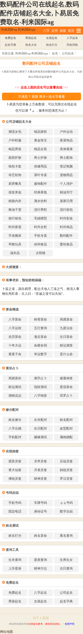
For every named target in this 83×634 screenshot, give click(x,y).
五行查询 (40, 328)
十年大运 (14, 345)
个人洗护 (66, 183)
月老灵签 (40, 470)
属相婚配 (66, 437)
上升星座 (14, 568)
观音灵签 (14, 461)
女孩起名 (51, 37)
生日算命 (66, 336)
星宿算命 (66, 387)
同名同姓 (72, 44)
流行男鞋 (40, 209)
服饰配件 (40, 183)
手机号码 (14, 502)
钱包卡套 (14, 166)
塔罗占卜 (66, 395)
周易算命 (66, 319)
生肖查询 (14, 559)
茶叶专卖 (40, 175)
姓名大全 (31, 44)
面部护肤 (14, 157)
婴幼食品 (66, 244)
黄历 (71, 30)
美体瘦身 (66, 149)
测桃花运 (14, 395)
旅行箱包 (14, 218)
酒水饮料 (40, 201)
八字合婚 (14, 428)
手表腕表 (14, 235)
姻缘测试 (40, 437)
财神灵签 (40, 478)
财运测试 (14, 387)
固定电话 (14, 511)
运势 (54, 30)
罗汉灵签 (66, 478)
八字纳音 (40, 395)
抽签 (63, 30)
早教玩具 (14, 244)
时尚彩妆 (66, 218)
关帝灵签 (40, 461)
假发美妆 (14, 192)
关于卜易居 (41, 618)
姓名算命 (40, 535)
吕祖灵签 (66, 461)
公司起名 (68, 53)
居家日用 (66, 201)
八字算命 (14, 319)
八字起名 (72, 37)
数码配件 (66, 235)
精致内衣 (14, 201)
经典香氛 (40, 192)
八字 (46, 30)
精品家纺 (40, 131)
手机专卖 (40, 235)
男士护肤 (40, 157)
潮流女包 (14, 131)
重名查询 (66, 535)
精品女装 (40, 149)
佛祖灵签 (14, 478)
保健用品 (40, 166)
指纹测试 (40, 387)
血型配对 (66, 428)
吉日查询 (66, 568)
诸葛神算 (66, 378)
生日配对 (40, 428)
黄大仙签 (14, 470)
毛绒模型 (40, 218)
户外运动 (66, 131)
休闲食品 (40, 244)
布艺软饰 (14, 175)
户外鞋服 (14, 140)
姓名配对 (66, 419)
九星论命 (66, 328)
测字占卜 (40, 378)
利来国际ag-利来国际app (18, 29)
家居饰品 (66, 140)
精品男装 (14, 149)
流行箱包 (66, 209)
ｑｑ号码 (66, 502)
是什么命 (66, 354)
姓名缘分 (14, 419)
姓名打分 (51, 44)
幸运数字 (40, 354)
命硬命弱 (40, 345)
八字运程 (14, 328)
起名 (55, 53)
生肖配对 (40, 419)
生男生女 (66, 559)
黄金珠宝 (40, 140)
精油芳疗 (66, 192)
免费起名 (10, 37)
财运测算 (66, 345)
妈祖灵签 (66, 470)
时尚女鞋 (40, 227)
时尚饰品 (66, 227)
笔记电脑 (66, 166)
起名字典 (10, 44)
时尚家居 (14, 227)
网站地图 (6, 631)
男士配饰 (66, 157)
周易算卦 (14, 378)
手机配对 (14, 437)
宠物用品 (66, 175)
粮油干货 (14, 209)
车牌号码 (40, 502)
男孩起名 (31, 37)
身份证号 (40, 511)
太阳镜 (40, 253)
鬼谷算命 (40, 336)
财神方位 (40, 568)
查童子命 (14, 354)
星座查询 (40, 559)
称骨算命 (40, 319)
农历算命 (14, 336)
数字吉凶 (66, 511)
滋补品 (15, 253)
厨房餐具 (14, 183)
